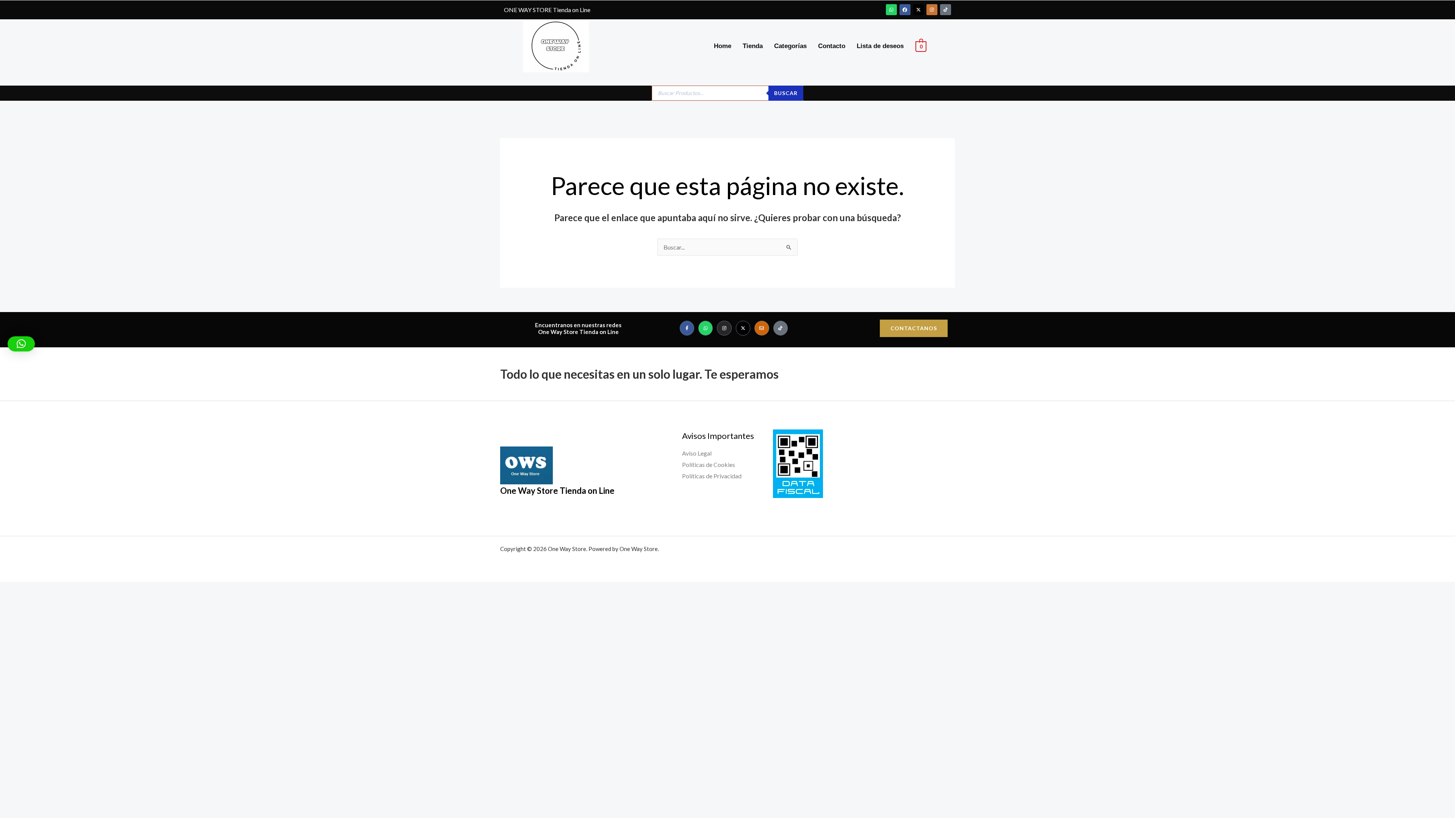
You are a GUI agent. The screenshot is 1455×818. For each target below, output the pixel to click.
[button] (21, 343)
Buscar (786, 93)
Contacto (831, 46)
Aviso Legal (697, 453)
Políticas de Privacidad (712, 475)
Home (722, 46)
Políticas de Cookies (708, 464)
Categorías (790, 46)
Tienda (753, 46)
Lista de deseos (880, 46)
